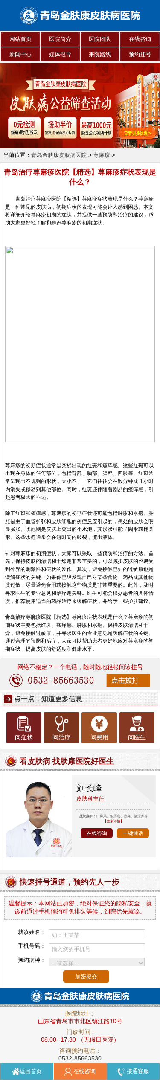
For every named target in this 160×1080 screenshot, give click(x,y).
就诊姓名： (32, 932)
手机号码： (32, 946)
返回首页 (31, 1071)
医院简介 (60, 39)
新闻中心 (20, 54)
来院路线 (100, 54)
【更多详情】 (113, 821)
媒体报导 (60, 54)
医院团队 (100, 39)
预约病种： (32, 960)
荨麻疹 (101, 155)
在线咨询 (140, 39)
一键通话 (133, 833)
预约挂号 (140, 54)
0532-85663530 (80, 1058)
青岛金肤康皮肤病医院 (59, 155)
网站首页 (20, 39)
